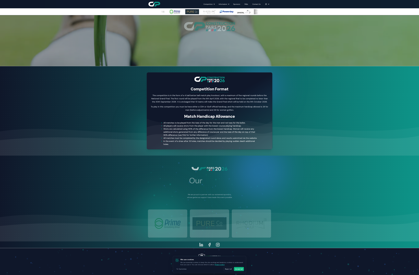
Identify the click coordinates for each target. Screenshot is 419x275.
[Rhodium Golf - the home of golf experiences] (208, 218)
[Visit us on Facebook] (209, 245)
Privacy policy (220, 265)
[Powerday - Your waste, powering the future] (250, 218)
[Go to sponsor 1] (203, 235)
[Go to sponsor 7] (215, 235)
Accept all (239, 269)
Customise (182, 269)
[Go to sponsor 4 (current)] (209, 235)
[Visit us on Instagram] (218, 245)
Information (223, 4)
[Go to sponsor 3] (207, 235)
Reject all (228, 269)
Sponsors (236, 4)
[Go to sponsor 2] (205, 235)
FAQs (246, 4)
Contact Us (256, 4)
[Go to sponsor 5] (211, 235)
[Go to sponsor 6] (213, 235)
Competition (208, 4)
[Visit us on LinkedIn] (201, 245)
